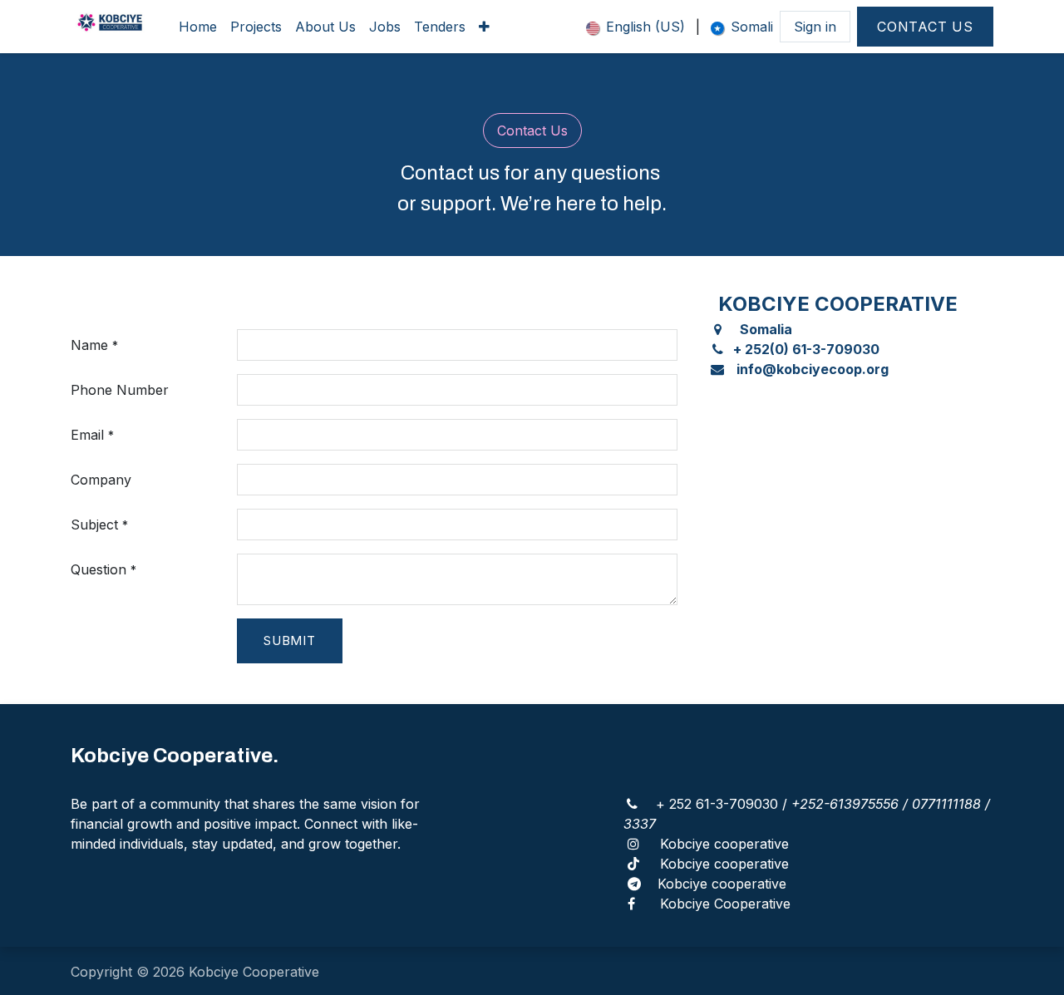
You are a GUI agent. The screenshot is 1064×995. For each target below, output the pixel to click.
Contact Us (925, 26)
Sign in (815, 26)
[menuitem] (198, 26)
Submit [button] (290, 640)
